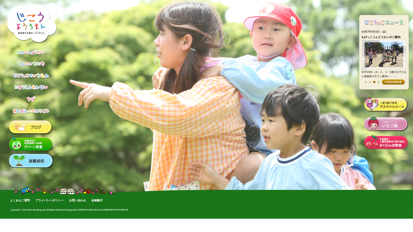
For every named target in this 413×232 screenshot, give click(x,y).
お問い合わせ (77, 200)
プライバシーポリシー (49, 200)
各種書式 (97, 200)
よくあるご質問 (20, 200)
